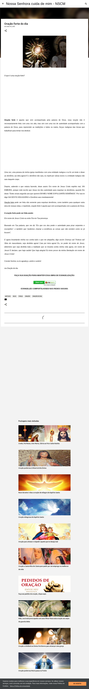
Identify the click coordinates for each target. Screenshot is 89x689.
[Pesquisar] (86, 3)
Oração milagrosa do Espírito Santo (31, 517)
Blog (14, 296)
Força (21, 296)
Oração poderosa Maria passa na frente (32, 671)
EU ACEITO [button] (77, 683)
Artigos (8, 296)
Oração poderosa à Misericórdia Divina (32, 468)
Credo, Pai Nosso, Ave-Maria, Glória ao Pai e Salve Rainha (38, 443)
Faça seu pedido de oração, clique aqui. (32, 594)
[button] (5, 30)
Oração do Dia (37, 296)
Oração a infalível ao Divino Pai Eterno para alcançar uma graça (41, 646)
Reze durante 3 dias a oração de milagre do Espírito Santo (39, 492)
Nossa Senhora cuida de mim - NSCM (35, 4)
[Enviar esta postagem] (5, 300)
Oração (27, 296)
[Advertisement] (44, 99)
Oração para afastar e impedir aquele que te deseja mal (38, 542)
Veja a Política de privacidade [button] (20, 686)
